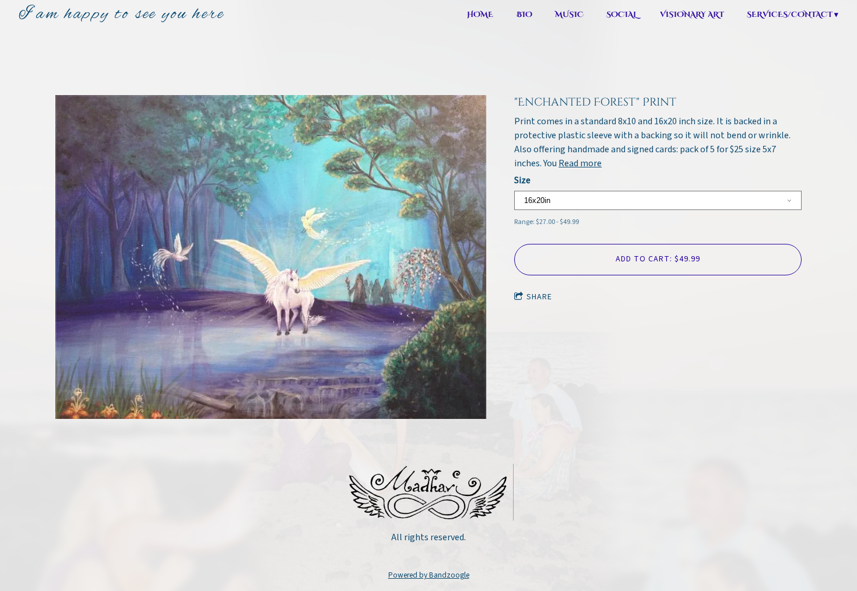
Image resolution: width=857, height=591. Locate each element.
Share (539, 297)
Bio (524, 15)
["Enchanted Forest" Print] (270, 258)
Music (569, 15)
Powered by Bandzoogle (428, 574)
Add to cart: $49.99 (658, 259)
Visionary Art (692, 15)
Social (621, 15)
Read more (580, 163)
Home (480, 15)
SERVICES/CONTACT (790, 15)
